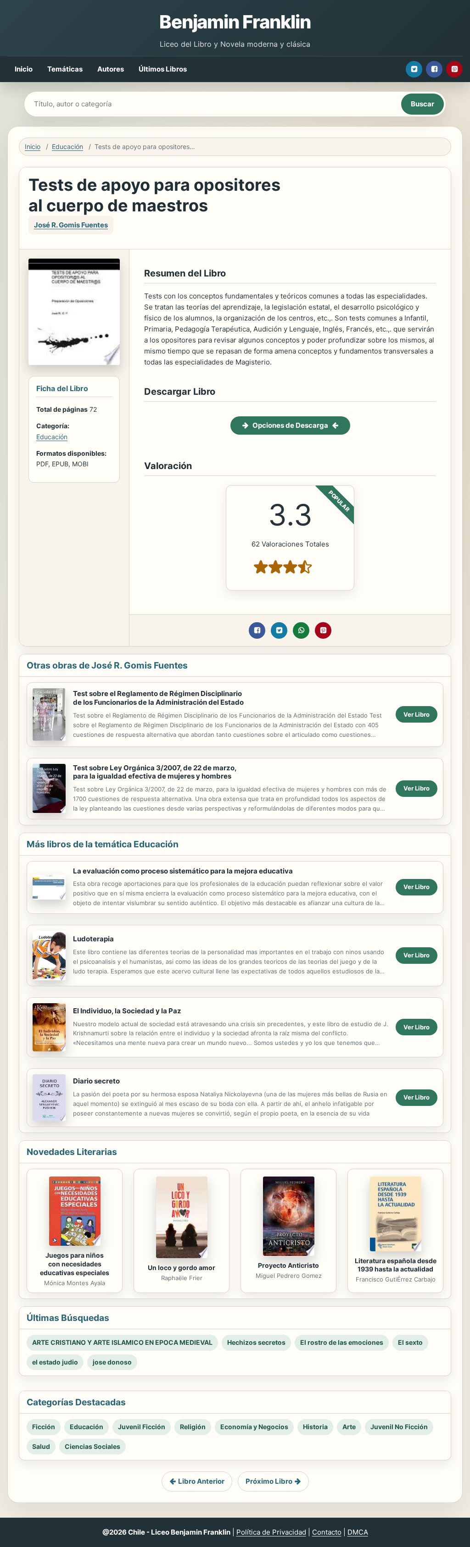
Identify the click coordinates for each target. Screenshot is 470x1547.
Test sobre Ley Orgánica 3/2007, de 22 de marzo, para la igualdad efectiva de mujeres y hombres (155, 772)
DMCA (357, 1532)
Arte (349, 1427)
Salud (41, 1446)
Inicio (24, 69)
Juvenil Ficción (141, 1427)
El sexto (410, 1342)
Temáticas (65, 69)
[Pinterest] (454, 69)
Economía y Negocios (254, 1427)
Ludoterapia (93, 938)
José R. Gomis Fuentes (71, 225)
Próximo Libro (269, 1481)
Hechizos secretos (256, 1342)
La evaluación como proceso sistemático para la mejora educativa (183, 871)
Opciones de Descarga (290, 425)
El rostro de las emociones (341, 1342)
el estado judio (55, 1362)
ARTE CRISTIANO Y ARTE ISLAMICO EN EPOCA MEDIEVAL (122, 1342)
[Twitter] (414, 69)
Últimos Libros (163, 69)
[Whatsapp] (301, 630)
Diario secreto (96, 1081)
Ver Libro (416, 714)
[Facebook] (434, 69)
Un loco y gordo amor (181, 1267)
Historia (315, 1427)
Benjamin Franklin (235, 22)
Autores (110, 69)
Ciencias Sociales (92, 1446)
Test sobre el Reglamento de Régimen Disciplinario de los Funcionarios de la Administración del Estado (158, 698)
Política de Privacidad (271, 1532)
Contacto (326, 1532)
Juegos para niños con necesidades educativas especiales (74, 1263)
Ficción (43, 1427)
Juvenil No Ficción (399, 1427)
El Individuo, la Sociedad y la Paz (127, 1010)
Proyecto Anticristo (288, 1265)
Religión (193, 1427)
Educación (67, 146)
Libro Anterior (201, 1481)
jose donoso (112, 1362)
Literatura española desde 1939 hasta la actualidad (395, 1265)
